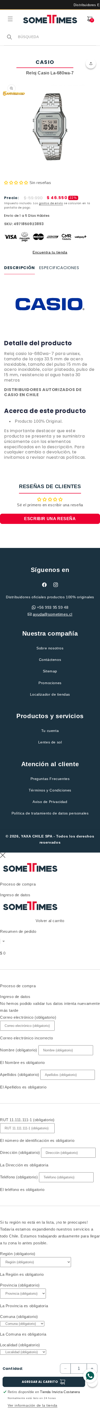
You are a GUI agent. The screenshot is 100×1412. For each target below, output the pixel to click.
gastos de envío (51, 203)
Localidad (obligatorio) (20, 1345)
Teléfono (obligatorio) (19, 1177)
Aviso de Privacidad (50, 802)
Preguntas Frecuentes (50, 779)
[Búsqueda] (9, 37)
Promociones (50, 683)
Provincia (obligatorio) (20, 1285)
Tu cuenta (50, 731)
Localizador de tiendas (50, 694)
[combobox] (57, 37)
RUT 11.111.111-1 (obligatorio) (27, 1120)
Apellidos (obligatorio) (19, 1074)
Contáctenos (50, 660)
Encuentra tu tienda (50, 252)
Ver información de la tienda (32, 1405)
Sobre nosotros (49, 648)
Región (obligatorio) (17, 1254)
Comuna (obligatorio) (19, 1316)
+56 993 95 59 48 (52, 607)
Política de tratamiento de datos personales (50, 813)
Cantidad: (13, 1368)
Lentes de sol (50, 742)
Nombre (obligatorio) (18, 1050)
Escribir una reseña (50, 518)
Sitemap (50, 671)
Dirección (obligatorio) (20, 1152)
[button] (10, 19)
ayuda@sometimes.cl (52, 614)
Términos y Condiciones (50, 790)
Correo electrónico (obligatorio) (28, 1017)
